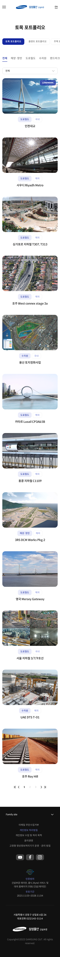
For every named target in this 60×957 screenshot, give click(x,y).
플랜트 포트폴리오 (38, 41)
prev (18, 787)
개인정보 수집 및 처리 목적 (29, 835)
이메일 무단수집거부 (29, 824)
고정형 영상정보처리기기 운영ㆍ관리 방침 (30, 845)
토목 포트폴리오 (13, 41)
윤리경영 (28, 840)
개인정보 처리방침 (29, 830)
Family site (11, 814)
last (45, 787)
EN (56, 7)
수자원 (42, 58)
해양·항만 (16, 58)
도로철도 (31, 58)
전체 (4, 58)
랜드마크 (55, 58)
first (15, 787)
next (41, 787)
